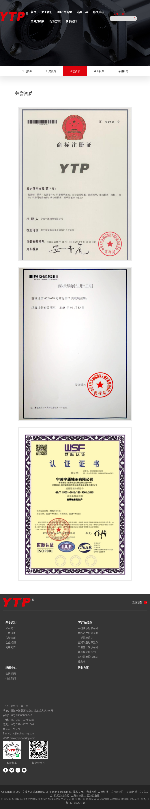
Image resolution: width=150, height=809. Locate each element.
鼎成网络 (91, 791)
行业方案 (55, 21)
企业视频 (99, 71)
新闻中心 (98, 12)
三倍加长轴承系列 (88, 647)
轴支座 (81, 661)
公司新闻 (10, 673)
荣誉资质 (75, 71)
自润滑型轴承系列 (88, 642)
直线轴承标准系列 (88, 628)
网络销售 (123, 71)
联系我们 (71, 21)
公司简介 (27, 71)
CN (116, 14)
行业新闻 (10, 678)
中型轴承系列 (85, 637)
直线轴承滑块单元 (88, 656)
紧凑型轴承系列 (87, 652)
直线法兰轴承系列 (88, 633)
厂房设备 (51, 71)
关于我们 (46, 12)
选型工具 (82, 12)
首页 (33, 12)
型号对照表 (37, 21)
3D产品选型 (64, 12)
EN (123, 14)
